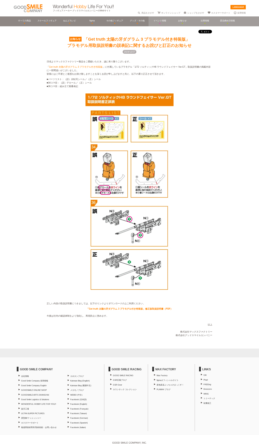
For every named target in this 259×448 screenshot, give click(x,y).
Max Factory (162, 375)
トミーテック (209, 398)
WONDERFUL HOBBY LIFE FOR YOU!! (38, 404)
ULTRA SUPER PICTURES (32, 413)
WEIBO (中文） (77, 395)
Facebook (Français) (79, 409)
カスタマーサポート (220, 13)
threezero (208, 389)
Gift (205, 375)
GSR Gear (117, 385)
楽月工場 (25, 409)
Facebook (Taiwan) (78, 413)
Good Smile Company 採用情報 (34, 381)
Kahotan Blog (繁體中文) (80, 385)
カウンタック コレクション (125, 389)
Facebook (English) (78, 404)
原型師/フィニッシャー (31, 418)
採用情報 (241, 13)
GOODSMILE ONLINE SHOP (34, 390)
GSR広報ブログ (120, 380)
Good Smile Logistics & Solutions (35, 399)
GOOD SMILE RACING (123, 375)
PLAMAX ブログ (164, 389)
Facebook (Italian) (78, 427)
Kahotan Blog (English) (80, 381)
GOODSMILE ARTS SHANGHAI (35, 395)
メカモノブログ (77, 390)
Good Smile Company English (34, 385)
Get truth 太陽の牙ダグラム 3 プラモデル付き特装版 (76, 67)
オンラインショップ (170, 13)
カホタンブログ (77, 376)
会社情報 (25, 376)
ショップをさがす (195, 13)
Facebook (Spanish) (79, 423)
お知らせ (75, 39)
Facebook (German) (79, 418)
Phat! (206, 380)
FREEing (207, 384)
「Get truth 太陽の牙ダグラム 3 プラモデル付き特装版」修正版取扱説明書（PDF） (130, 308)
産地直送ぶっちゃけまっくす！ (170, 385)
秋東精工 (207, 403)
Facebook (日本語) (78, 399)
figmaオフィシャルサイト (168, 380)
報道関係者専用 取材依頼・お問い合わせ (39, 427)
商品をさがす (147, 13)
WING (206, 394)
